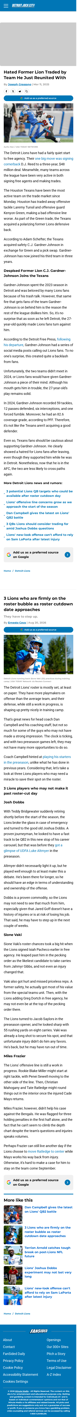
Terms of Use (57, 1361)
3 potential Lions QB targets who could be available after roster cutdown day (39, 494)
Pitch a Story (56, 1354)
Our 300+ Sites (57, 1347)
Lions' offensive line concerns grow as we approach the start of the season (39, 504)
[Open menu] (6, 5)
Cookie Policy (13, 1368)
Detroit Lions (22, 570)
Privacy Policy (13, 1361)
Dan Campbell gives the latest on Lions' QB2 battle (37, 515)
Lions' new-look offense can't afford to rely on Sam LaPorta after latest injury (39, 537)
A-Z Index (54, 1375)
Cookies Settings (15, 1381)
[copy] (26, 91)
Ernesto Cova (17, 622)
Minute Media (22, 1391)
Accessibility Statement (20, 1375)
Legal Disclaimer (59, 1368)
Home (7, 570)
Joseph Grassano (19, 84)
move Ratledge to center (46, 1151)
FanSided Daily (14, 1354)
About (7, 1340)
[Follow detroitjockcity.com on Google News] (67, 555)
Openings (54, 1340)
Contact (9, 1347)
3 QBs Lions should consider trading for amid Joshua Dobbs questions (37, 526)
